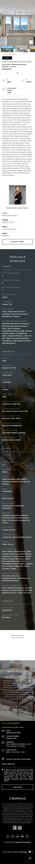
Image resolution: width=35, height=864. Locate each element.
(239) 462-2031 (11, 738)
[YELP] (27, 836)
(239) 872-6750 (8, 222)
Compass (20, 805)
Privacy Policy (26, 852)
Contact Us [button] (17, 709)
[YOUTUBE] (22, 836)
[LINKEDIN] (17, 836)
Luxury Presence (23, 842)
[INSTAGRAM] (12, 836)
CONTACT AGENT (17, 242)
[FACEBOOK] (8, 836)
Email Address (8, 764)
